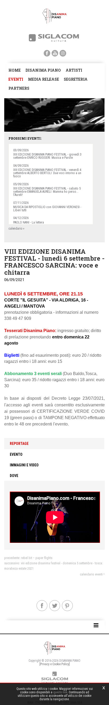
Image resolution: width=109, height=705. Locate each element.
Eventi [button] (15, 79)
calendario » (16, 228)
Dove (14, 476)
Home (14, 70)
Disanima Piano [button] (43, 70)
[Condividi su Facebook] (42, 605)
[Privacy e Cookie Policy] (54, 664)
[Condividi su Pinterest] (67, 605)
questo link (60, 692)
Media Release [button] (43, 79)
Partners (18, 88)
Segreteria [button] (76, 79)
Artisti (74, 70)
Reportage (19, 443)
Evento (16, 454)
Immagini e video (24, 465)
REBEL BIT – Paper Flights (36, 558)
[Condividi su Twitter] (54, 605)
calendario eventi (91, 574)
